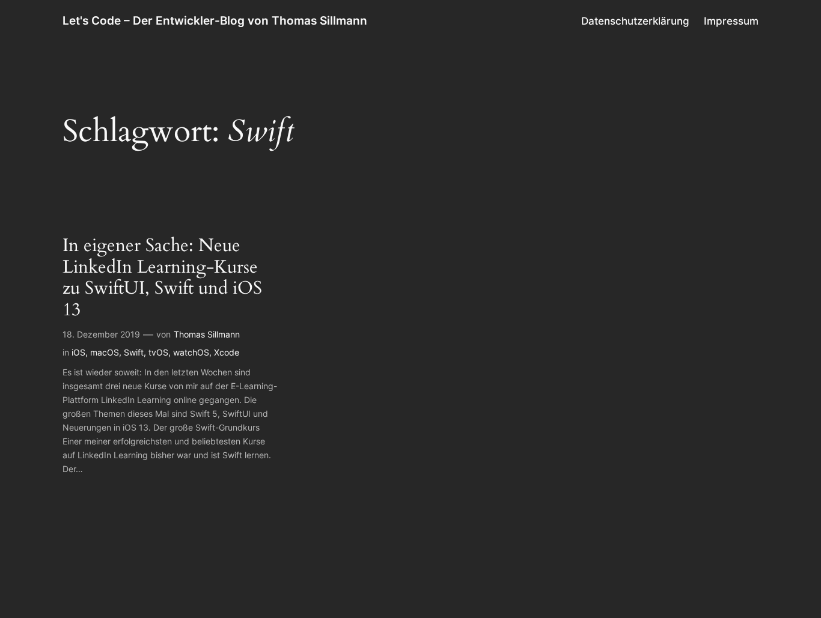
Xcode (226, 352)
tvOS (158, 352)
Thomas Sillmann (207, 334)
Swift (134, 352)
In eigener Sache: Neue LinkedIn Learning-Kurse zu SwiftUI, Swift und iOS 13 (162, 278)
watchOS (191, 352)
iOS (78, 352)
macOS (104, 352)
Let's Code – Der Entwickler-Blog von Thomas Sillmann (215, 20)
